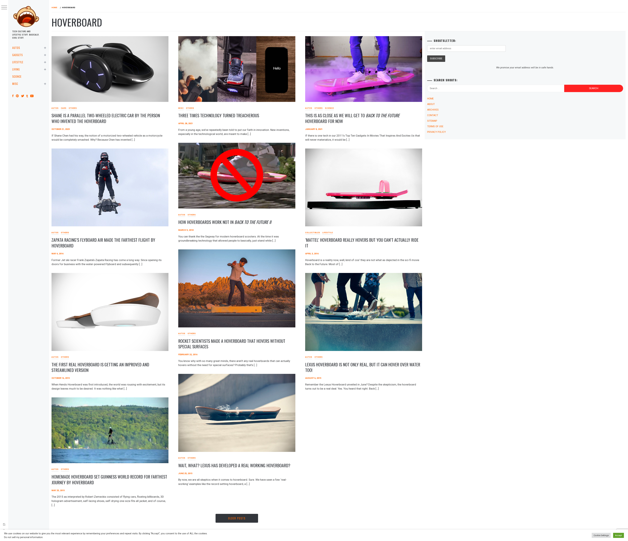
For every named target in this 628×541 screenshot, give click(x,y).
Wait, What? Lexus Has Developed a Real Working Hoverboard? (234, 465)
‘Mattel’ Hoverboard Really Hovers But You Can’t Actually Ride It (362, 243)
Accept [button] (618, 535)
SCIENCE (16, 77)
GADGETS (17, 55)
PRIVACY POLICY (436, 132)
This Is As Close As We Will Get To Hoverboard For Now (352, 118)
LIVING (16, 69)
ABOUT (431, 104)
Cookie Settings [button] (601, 535)
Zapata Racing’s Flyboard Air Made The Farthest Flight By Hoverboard (103, 243)
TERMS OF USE (435, 126)
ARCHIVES (433, 109)
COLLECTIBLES (312, 233)
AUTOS (16, 48)
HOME (430, 98)
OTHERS (73, 108)
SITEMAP (432, 120)
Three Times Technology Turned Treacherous (218, 115)
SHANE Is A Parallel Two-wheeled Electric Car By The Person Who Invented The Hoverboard (106, 118)
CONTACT (432, 115)
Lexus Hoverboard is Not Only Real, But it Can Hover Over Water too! (362, 367)
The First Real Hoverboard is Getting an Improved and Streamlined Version (100, 367)
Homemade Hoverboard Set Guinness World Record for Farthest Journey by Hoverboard (109, 479)
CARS (63, 108)
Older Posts (236, 518)
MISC (15, 84)
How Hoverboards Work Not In (224, 222)
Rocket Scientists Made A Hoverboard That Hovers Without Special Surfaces (231, 344)
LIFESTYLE (17, 62)
